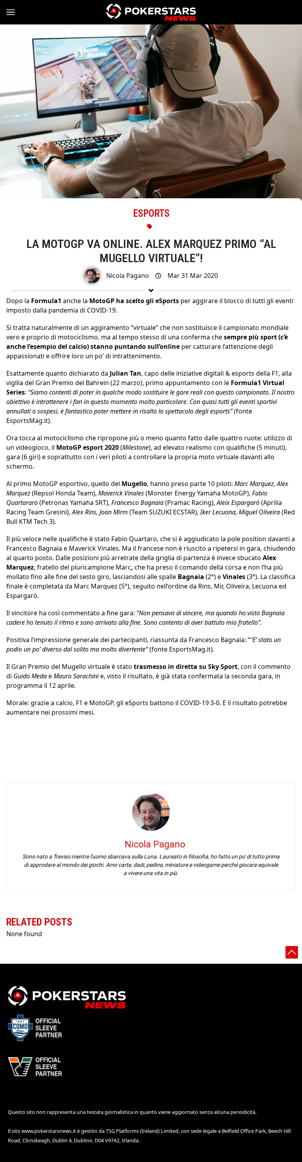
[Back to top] (291, 952)
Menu (14, 12)
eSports (151, 213)
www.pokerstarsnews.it (49, 1130)
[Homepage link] (151, 12)
